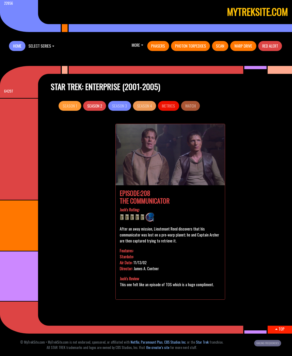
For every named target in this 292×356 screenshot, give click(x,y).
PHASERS (158, 46)
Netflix (135, 342)
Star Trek (202, 342)
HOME (17, 46)
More (136, 45)
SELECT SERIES (39, 46)
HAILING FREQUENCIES (267, 343)
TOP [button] (281, 329)
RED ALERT (270, 46)
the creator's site (157, 347)
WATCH (190, 106)
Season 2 (94, 106)
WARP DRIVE (243, 46)
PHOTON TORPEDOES (190, 46)
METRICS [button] (168, 106)
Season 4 (144, 106)
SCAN (220, 46)
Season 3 (119, 106)
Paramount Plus (152, 342)
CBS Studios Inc (175, 342)
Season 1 (70, 106)
